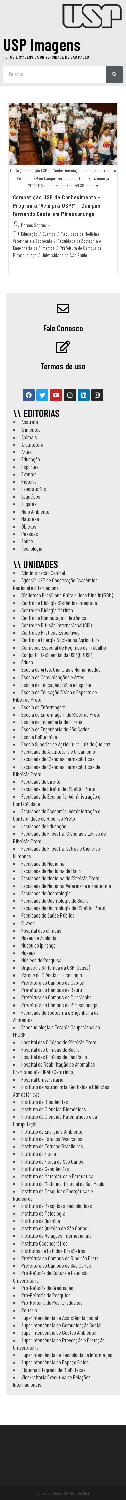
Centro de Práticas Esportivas (50, 632)
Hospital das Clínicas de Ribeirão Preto (58, 1042)
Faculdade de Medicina (43, 863)
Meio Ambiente (35, 511)
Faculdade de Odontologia (46, 893)
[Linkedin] (84, 395)
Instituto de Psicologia (43, 1213)
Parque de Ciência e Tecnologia (51, 974)
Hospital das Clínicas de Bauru (50, 1049)
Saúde (27, 541)
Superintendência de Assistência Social (59, 1317)
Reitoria (29, 1310)
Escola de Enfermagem (43, 706)
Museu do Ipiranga (38, 945)
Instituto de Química (40, 1220)
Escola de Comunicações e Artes (52, 676)
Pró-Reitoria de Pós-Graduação (52, 1302)
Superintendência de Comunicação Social (61, 1325)
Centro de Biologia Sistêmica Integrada (59, 602)
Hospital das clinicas (41, 930)
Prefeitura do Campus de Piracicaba (56, 997)
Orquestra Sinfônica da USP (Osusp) (55, 967)
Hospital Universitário (42, 1079)
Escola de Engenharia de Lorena (51, 721)
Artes (26, 451)
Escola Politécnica (39, 736)
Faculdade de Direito (40, 781)
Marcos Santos (33, 225)
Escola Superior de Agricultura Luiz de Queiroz (65, 744)
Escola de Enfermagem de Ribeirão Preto (60, 714)
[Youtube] (56, 395)
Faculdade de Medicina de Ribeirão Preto (60, 878)
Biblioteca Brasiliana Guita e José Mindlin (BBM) (67, 595)
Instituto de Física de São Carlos (52, 1161)
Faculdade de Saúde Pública (48, 915)
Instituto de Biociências (44, 1101)
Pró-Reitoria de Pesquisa (46, 1295)
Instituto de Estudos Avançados (51, 1138)
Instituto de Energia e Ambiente (51, 1131)
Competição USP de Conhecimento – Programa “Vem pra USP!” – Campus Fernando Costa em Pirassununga (57, 205)
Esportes (30, 466)
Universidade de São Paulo (64, 255)
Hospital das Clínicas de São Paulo (54, 1056)
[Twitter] (42, 395)
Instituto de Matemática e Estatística (57, 1176)
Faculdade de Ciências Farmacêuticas (58, 758)
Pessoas (29, 533)
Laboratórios (33, 488)
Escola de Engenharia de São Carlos (55, 729)
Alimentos (31, 429)
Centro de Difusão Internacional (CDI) (56, 625)
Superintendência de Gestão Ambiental (58, 1332)
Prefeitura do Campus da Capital (52, 982)
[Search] (114, 74)
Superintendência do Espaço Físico (55, 1362)
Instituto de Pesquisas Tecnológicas (56, 1205)
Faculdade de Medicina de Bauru (52, 870)
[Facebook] (29, 395)
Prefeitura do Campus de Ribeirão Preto (60, 1258)
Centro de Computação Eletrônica (53, 617)
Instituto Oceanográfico (44, 1243)
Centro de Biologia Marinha (47, 610)
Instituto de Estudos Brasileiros (52, 1146)
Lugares (29, 503)
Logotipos (30, 496)
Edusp (27, 662)
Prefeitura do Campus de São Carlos (56, 1265)
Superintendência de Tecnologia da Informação (66, 1354)
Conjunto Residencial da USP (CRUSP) (57, 654)
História (29, 481)
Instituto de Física (38, 1153)
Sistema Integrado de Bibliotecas (53, 1369)
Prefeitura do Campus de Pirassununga (59, 1004)
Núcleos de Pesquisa (41, 960)
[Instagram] (70, 395)
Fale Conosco (63, 328)
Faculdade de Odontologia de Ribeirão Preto (63, 907)
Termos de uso (63, 366)
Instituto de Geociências (45, 1168)
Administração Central (43, 572)
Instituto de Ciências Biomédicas (53, 1109)
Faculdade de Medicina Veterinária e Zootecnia (66, 885)
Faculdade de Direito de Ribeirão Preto (58, 788)
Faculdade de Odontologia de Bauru (55, 900)
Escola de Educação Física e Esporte (56, 684)
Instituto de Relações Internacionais (56, 1235)
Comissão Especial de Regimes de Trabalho (63, 647)
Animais (29, 436)
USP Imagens (41, 44)
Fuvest (27, 923)
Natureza (30, 518)
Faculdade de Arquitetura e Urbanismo (58, 751)
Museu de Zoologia (38, 937)
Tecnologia (31, 548)
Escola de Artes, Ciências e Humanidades (61, 669)
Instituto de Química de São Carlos (54, 1228)
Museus (28, 952)
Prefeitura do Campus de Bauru (51, 989)
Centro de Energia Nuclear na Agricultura (60, 639)
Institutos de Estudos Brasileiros (53, 1250)
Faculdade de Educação (43, 825)
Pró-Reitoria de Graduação (47, 1287)
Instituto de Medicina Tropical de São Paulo (62, 1183)
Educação (29, 234)
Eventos (49, 234)
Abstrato (29, 421)
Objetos (28, 526)
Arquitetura (32, 444)
